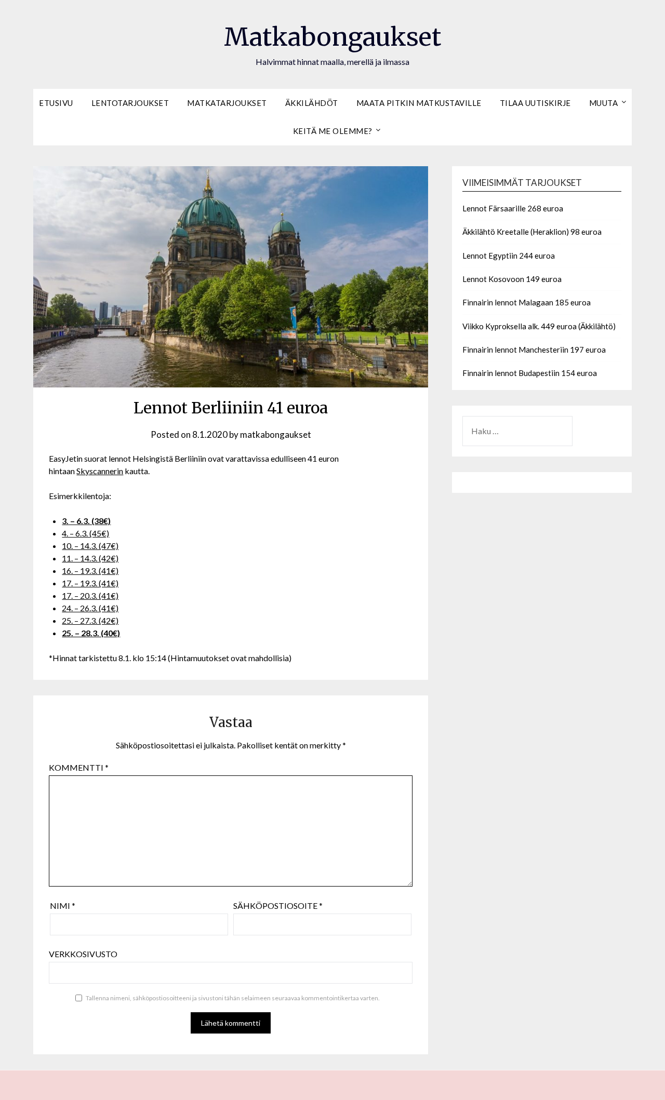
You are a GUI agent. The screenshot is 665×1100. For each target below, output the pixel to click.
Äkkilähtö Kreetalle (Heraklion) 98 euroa (532, 231)
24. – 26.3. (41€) (90, 608)
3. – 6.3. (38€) (86, 521)
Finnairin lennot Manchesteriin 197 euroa (534, 349)
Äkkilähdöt (311, 103)
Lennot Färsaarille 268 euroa (512, 208)
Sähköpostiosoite (278, 905)
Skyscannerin (99, 471)
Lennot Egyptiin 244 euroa (508, 255)
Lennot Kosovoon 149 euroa (512, 279)
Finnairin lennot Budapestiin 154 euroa (529, 373)
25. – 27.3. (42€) (90, 620)
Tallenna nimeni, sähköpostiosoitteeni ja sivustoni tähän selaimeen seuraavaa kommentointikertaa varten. (233, 998)
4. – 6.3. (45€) (85, 533)
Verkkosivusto (83, 954)
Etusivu (56, 103)
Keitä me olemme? (333, 131)
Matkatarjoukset (227, 103)
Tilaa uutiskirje (535, 103)
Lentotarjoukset (130, 103)
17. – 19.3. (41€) (90, 583)
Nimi (62, 905)
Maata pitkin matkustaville (419, 103)
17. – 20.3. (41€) (90, 595)
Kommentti (79, 767)
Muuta (603, 103)
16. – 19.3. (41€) (90, 570)
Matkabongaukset (332, 36)
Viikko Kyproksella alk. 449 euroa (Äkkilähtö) (539, 326)
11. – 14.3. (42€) (90, 558)
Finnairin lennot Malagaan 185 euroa (526, 302)
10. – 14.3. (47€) (90, 546)
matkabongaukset (275, 434)
